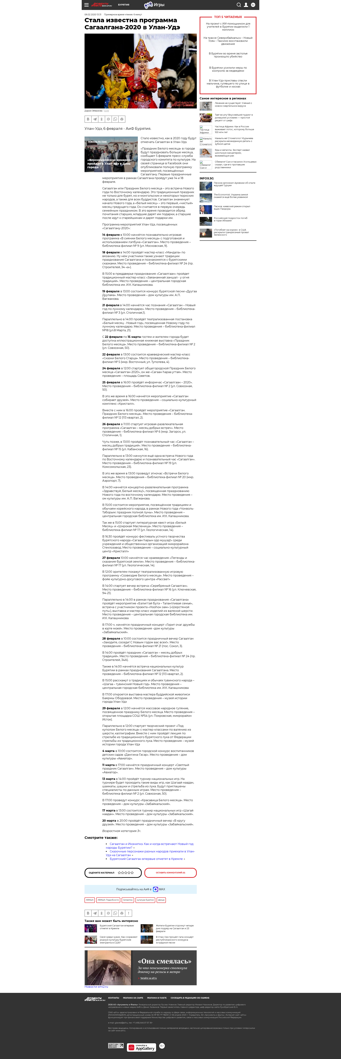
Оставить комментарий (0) (170, 873)
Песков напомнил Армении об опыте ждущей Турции (234, 184)
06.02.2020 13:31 (93, 14)
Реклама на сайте (133, 998)
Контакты (113, 998)
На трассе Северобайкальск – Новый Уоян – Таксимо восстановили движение (228, 41)
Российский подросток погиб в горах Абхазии (230, 219)
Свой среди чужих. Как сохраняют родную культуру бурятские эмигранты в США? (118, 940)
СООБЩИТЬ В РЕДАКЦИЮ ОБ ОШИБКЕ (190, 998)
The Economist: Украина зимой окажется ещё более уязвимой (231, 195)
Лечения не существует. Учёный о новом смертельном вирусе (233, 104)
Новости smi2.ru (96, 986)
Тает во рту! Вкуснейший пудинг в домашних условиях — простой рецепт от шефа (234, 117)
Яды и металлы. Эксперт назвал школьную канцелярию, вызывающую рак (232, 153)
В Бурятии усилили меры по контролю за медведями (228, 69)
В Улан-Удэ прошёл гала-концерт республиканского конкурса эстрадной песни (175, 940)
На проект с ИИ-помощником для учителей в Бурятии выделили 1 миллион (228, 26)
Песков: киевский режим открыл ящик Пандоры (232, 207)
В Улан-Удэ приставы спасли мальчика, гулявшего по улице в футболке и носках (228, 83)
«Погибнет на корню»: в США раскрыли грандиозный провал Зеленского (231, 232)
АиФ (106, 110)
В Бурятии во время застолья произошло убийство (228, 55)
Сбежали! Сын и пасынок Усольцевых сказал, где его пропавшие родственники (235, 164)
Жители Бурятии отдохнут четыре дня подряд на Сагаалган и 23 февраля (175, 928)
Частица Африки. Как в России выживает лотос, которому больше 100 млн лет (234, 129)
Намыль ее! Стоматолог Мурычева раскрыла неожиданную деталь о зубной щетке (234, 141)
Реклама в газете (157, 998)
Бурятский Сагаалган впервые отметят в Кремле (146, 859)
